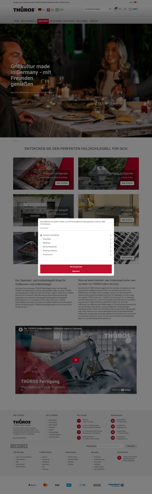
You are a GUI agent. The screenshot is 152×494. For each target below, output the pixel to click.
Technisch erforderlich (51, 235)
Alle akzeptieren (76, 267)
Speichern (76, 271)
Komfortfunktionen (50, 247)
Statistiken (47, 239)
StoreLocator (48, 254)
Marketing (46, 243)
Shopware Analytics (50, 251)
